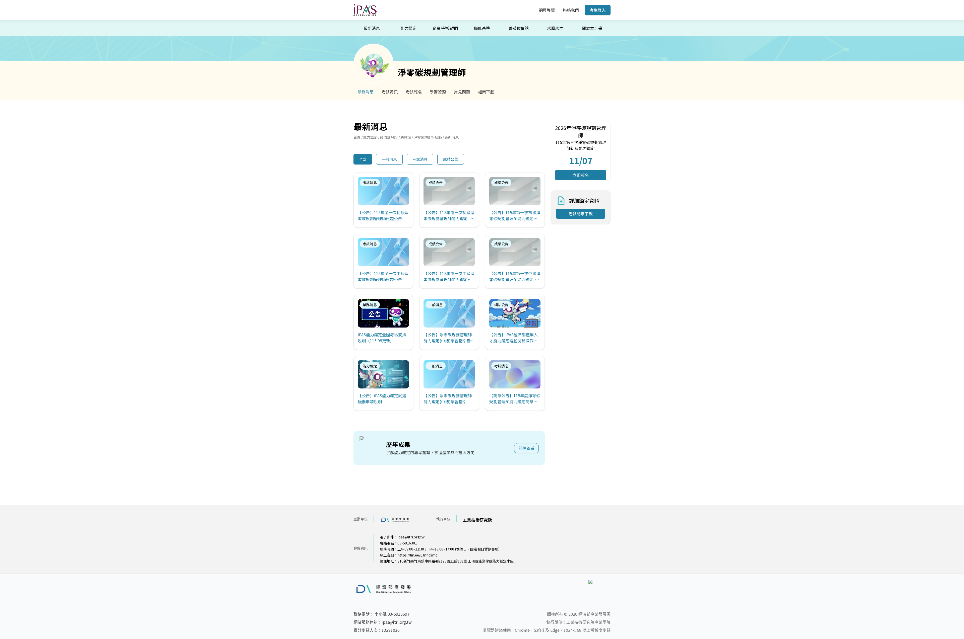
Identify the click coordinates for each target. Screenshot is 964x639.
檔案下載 (486, 92)
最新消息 (365, 92)
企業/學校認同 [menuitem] (445, 28)
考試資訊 (390, 92)
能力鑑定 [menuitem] (408, 28)
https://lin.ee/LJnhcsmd (417, 554)
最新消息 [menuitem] (372, 28)
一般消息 (389, 159)
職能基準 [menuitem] (482, 28)
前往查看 (526, 448)
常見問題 (462, 92)
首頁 (356, 137)
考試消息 (420, 159)
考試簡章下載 (581, 214)
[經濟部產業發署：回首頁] (387, 588)
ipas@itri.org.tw (411, 536)
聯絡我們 (571, 10)
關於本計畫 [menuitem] (592, 28)
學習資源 (438, 92)
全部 (363, 159)
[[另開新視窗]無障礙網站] (599, 589)
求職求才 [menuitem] (555, 28)
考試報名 (414, 92)
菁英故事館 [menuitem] (519, 28)
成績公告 (450, 159)
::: (531, 10)
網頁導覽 (547, 10)
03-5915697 (398, 614)
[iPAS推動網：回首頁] (365, 10)
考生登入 (598, 10)
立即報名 (581, 175)
